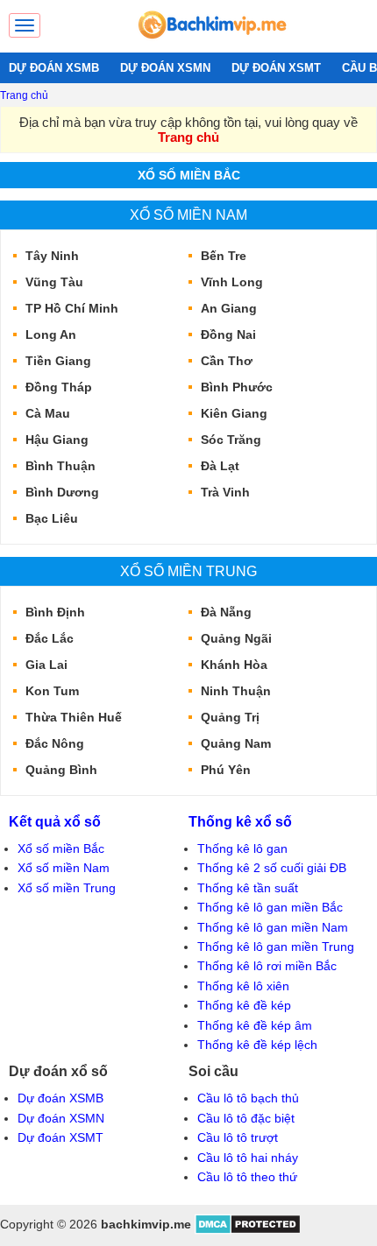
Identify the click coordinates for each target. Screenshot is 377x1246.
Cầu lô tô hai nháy (247, 1158)
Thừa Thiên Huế (73, 717)
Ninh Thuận (236, 691)
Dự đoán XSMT (60, 1137)
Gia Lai (46, 665)
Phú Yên (226, 770)
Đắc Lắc (49, 638)
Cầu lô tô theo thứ (247, 1177)
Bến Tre (223, 256)
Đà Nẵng (226, 612)
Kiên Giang (234, 413)
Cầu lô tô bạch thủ (248, 1098)
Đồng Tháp (58, 387)
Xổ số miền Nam (188, 214)
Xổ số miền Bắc (189, 175)
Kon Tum (52, 691)
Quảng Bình (61, 770)
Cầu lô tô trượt (237, 1137)
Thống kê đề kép (244, 1005)
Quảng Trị (230, 717)
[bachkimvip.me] (211, 44)
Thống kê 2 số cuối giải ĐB (271, 868)
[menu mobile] (24, 25)
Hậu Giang (57, 440)
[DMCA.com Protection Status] (248, 1230)
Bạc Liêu (51, 518)
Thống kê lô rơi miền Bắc (267, 966)
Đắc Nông (54, 743)
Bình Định (55, 612)
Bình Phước (237, 387)
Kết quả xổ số (55, 821)
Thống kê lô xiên (243, 986)
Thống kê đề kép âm (254, 1025)
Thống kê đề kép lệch (257, 1045)
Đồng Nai (228, 334)
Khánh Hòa (234, 665)
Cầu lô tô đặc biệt (246, 1118)
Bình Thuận (60, 466)
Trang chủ (24, 95)
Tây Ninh (52, 256)
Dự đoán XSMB (60, 1098)
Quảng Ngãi (236, 638)
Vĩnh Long (232, 282)
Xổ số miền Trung (188, 571)
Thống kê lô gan (242, 848)
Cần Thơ (227, 361)
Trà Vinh (225, 492)
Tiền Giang (58, 361)
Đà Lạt (220, 466)
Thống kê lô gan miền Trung (275, 947)
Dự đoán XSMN (61, 1118)
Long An (50, 334)
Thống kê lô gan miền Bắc (270, 907)
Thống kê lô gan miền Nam (272, 927)
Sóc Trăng (231, 440)
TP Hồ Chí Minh (71, 308)
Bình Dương (62, 492)
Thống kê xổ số (240, 821)
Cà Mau (47, 413)
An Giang (229, 308)
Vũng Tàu (54, 282)
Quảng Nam (236, 743)
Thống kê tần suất (247, 888)
